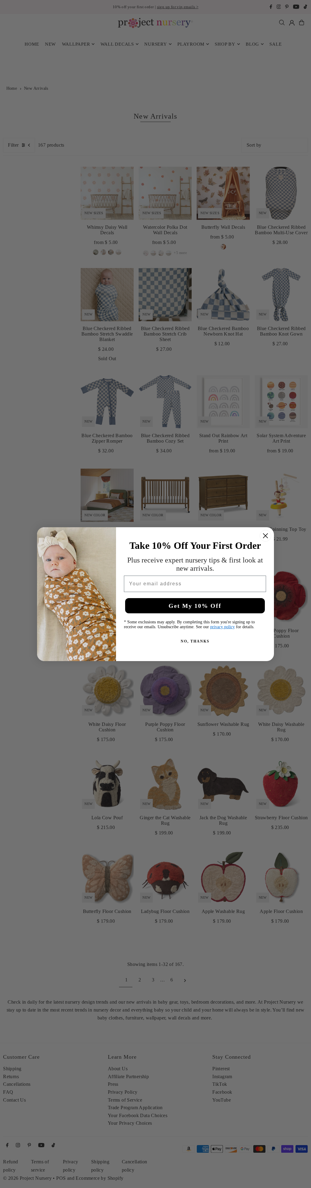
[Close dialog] (265, 535)
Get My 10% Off (195, 605)
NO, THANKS (195, 641)
